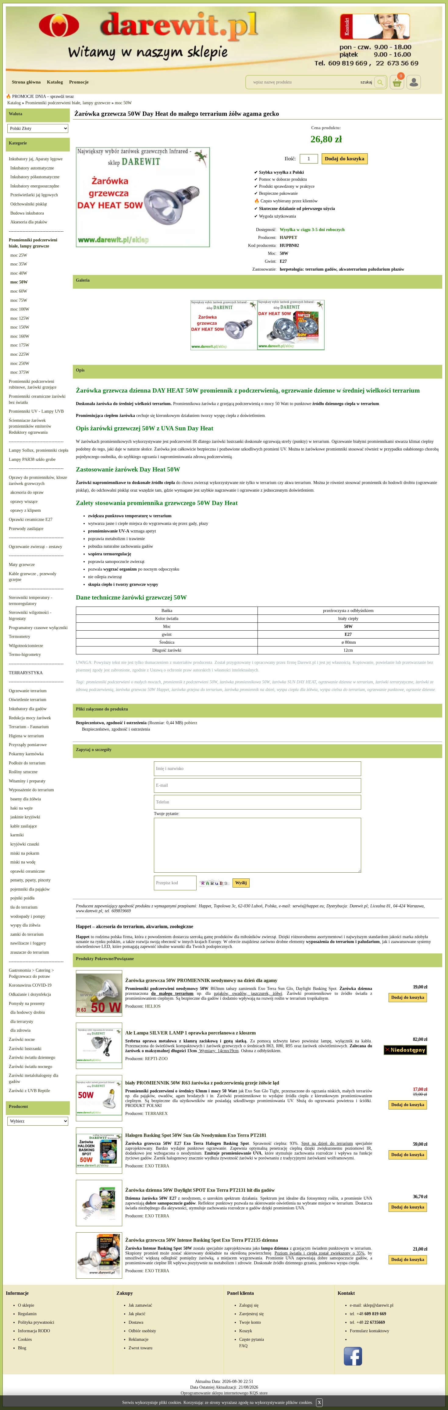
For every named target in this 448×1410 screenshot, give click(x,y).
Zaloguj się (248, 1305)
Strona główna (26, 82)
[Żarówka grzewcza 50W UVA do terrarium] (291, 325)
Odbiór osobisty (142, 1331)
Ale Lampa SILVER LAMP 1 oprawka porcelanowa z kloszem (190, 1032)
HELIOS (153, 1006)
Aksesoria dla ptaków (28, 222)
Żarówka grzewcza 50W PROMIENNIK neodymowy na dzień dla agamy (201, 980)
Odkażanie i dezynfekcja (30, 994)
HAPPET (288, 237)
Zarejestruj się (251, 1314)
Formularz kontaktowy (369, 1331)
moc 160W (19, 336)
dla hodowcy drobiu (27, 1012)
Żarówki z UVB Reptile (29, 1090)
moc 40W (18, 273)
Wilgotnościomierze (26, 645)
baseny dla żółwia (25, 799)
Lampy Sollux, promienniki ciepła (38, 450)
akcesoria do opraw (27, 492)
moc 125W (19, 318)
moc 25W (18, 255)
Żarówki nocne (22, 1039)
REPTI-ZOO (156, 1058)
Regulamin (27, 1314)
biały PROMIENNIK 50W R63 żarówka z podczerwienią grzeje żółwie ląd (202, 1082)
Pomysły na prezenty (27, 1003)
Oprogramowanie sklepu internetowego (214, 1393)
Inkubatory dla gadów (28, 709)
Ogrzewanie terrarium (28, 691)
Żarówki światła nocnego (30, 1066)
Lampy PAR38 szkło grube (32, 459)
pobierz (190, 723)
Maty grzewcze (22, 564)
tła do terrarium (23, 907)
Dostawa (136, 1322)
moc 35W (18, 264)
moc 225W (19, 354)
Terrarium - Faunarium (29, 727)
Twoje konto (250, 1322)
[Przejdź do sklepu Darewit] (224, 39)
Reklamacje (138, 1339)
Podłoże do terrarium (27, 763)
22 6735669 (371, 1322)
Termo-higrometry (25, 654)
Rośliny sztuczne (23, 772)
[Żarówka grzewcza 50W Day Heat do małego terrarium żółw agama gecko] (143, 197)
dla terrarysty (21, 1021)
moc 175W (19, 345)
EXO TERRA (157, 1166)
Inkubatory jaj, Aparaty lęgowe (35, 159)
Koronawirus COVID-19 (30, 985)
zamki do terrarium (27, 934)
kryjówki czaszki (24, 844)
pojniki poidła (22, 898)
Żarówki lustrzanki (25, 1048)
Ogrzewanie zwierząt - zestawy (35, 546)
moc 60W (18, 291)
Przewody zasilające (26, 528)
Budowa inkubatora (27, 213)
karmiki (17, 835)
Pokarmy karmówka (26, 754)
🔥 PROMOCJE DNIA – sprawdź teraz (40, 96)
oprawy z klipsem (25, 510)
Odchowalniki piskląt (28, 204)
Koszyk (396, 77)
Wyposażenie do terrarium (31, 790)
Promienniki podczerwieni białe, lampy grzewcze (67, 103)
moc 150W (19, 327)
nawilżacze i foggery (28, 943)
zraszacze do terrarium (29, 952)
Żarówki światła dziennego (32, 1057)
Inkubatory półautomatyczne (34, 177)
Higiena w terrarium (26, 736)
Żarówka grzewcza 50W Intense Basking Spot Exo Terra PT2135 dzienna (201, 1240)
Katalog (55, 82)
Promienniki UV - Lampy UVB (36, 411)
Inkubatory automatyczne (32, 168)
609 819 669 (371, 1314)
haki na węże (21, 808)
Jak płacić (137, 1314)
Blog (22, 1348)
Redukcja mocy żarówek (30, 718)
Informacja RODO (34, 1331)
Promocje (79, 82)
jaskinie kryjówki (25, 817)
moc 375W (19, 372)
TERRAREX (156, 1113)
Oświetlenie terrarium (27, 699)
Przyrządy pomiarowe (28, 744)
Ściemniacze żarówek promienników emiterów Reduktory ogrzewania (30, 426)
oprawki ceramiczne (27, 871)
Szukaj (366, 82)
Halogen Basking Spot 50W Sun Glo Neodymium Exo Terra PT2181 (195, 1135)
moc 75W (18, 300)
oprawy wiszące (23, 501)
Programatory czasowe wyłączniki (38, 627)
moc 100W (19, 309)
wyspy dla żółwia (25, 925)
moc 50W (123, 103)
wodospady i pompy (27, 916)
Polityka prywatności (36, 1322)
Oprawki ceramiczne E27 (30, 519)
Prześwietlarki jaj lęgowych (34, 195)
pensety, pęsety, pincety (30, 880)
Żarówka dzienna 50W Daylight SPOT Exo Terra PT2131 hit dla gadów (200, 1190)
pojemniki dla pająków (30, 889)
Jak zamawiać (140, 1305)
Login (414, 82)
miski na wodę (22, 862)
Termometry (19, 636)
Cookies (25, 1339)
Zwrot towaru (140, 1348)
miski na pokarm (24, 853)
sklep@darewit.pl (378, 1305)
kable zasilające (23, 826)
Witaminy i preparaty (27, 781)
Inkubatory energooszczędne (34, 186)
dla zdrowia (20, 1030)
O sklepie (26, 1305)
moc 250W (19, 363)
